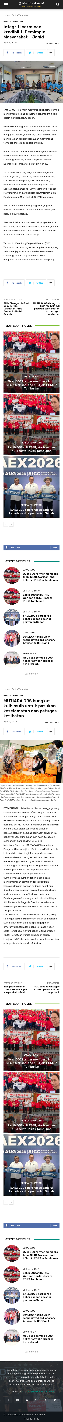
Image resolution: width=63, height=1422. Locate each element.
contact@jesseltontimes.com (38, 1391)
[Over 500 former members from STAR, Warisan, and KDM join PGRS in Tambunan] (31, 362)
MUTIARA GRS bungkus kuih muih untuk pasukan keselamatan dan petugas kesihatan (46, 308)
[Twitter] (54, 1399)
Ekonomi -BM (29, 654)
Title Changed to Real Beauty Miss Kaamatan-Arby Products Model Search (16, 308)
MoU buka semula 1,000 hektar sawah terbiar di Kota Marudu (38, 661)
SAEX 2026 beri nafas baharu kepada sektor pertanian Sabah (31, 511)
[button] (6, 4)
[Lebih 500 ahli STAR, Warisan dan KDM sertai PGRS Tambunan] (31, 424)
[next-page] (11, 524)
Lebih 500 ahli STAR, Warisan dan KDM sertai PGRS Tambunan (31, 449)
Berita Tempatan (20, 15)
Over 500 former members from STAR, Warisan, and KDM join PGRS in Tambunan (31, 385)
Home (7, 15)
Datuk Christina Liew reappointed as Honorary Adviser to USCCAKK (39, 640)
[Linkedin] (26, 1399)
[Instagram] (17, 1399)
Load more (30, 673)
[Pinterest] (36, 1399)
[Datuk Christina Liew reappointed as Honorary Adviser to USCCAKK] (12, 638)
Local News (31, 377)
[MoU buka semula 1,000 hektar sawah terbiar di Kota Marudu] (12, 659)
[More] (51, 52)
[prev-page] (6, 524)
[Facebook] (8, 1399)
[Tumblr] (45, 1399)
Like (55, 547)
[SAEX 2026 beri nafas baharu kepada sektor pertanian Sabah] (31, 487)
